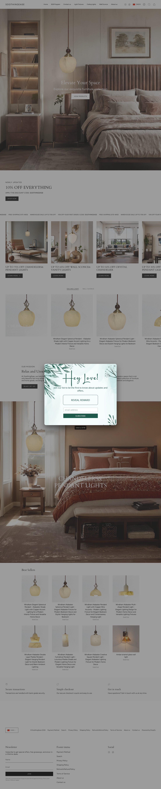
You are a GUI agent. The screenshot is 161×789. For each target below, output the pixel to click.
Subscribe (80, 416)
